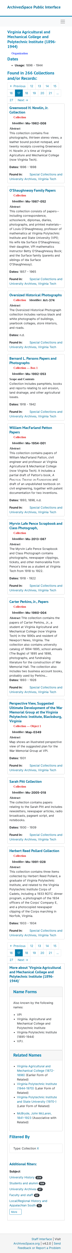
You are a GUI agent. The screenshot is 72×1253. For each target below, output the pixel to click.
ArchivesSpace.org (26, 1243)
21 (50, 93)
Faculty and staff (23, 1195)
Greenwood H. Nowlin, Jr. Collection (28, 110)
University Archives (25, 1189)
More (14, 1211)
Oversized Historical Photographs (35, 295)
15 (54, 86)
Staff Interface (42, 1239)
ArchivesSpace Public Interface (34, 7)
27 (11, 100)
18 (26, 93)
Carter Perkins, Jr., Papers (28, 601)
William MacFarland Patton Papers (30, 429)
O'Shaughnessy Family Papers (32, 190)
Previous (17, 86)
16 (11, 93)
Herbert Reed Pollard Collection (34, 850)
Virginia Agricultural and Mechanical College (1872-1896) (35, 1070)
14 (47, 86)
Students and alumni (26, 1183)
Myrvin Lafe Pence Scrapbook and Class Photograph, (35, 525)
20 (42, 93)
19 (34, 93)
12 (31, 86)
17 (18, 93)
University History (25, 1177)
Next (23, 100)
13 (39, 86)
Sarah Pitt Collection (25, 781)
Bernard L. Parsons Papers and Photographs (32, 360)
